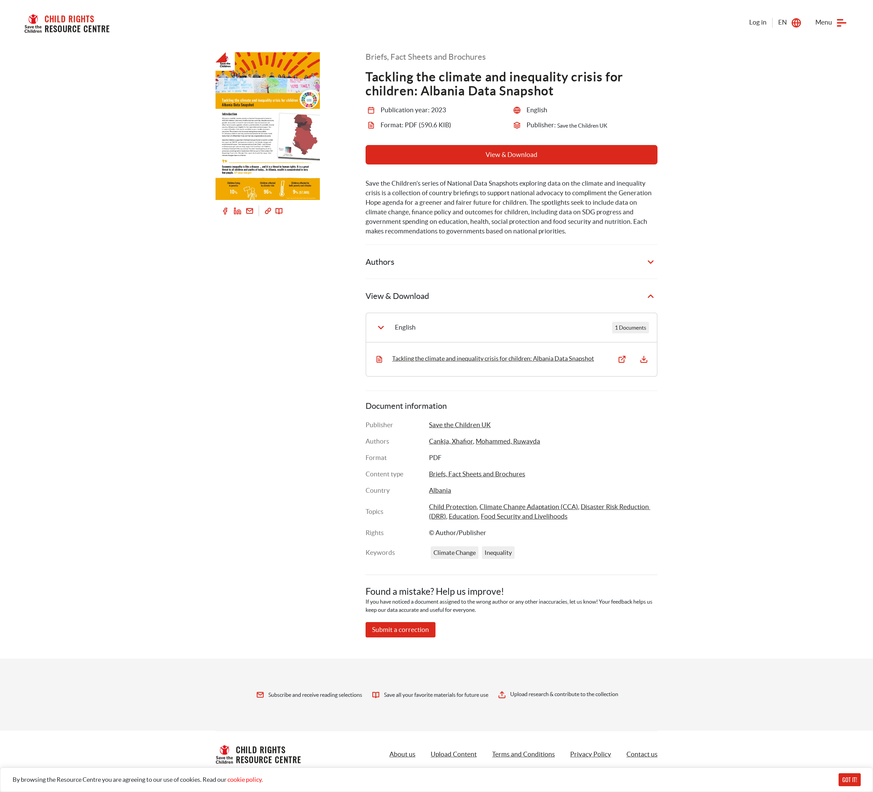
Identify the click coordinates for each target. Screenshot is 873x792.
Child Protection (453, 506)
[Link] (268, 210)
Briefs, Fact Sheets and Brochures (477, 474)
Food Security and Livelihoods (524, 516)
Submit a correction (400, 629)
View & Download (511, 154)
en (782, 22)
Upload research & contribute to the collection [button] (564, 694)
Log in (758, 22)
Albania (440, 490)
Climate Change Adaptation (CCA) (528, 506)
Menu (823, 22)
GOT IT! (849, 780)
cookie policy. (245, 779)
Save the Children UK (460, 425)
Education (463, 516)
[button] (454, 754)
